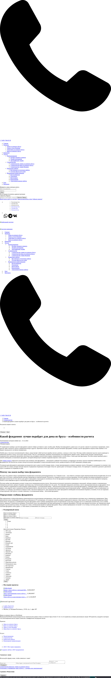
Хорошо (92, 677)
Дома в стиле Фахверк (13, 148)
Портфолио (14, 203)
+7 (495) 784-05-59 (5, 140)
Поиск (5, 581)
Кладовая (8, 558)
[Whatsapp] (5, 216)
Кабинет (8, 555)
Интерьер (8, 553)
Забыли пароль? (37, 199)
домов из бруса (7, 460)
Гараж (7, 545)
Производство (15, 202)
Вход (2, 192)
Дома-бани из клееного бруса (15, 149)
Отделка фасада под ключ (18, 171)
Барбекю (8, 538)
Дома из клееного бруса (14, 146)
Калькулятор (15, 205)
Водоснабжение (15, 174)
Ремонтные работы (12, 168)
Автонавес (9, 532)
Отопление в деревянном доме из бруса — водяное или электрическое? (21, 668)
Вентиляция (14, 178)
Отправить (3, 665)
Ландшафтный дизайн (17, 160)
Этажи (5, 519)
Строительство (11, 162)
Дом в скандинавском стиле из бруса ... (15, 593)
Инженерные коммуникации (15, 173)
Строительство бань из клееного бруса (21, 165)
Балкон (8, 534)
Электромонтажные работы (18, 181)
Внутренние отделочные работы (20, 170)
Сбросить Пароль (21, 197)
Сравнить (3, 675)
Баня (7, 536)
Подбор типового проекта (18, 157)
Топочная (8, 576)
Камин (8, 557)
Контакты (6, 184)
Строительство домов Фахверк (19, 167)
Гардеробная (9, 546)
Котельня (8, 560)
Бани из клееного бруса (14, 151)
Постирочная (9, 565)
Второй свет (9, 543)
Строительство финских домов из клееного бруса (14, 666)
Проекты (6, 145)
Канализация (14, 179)
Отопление (13, 176)
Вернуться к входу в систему (8, 199)
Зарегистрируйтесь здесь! (25, 199)
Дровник (8, 550)
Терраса (8, 574)
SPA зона (8, 531)
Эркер (7, 579)
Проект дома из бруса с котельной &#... (15, 590)
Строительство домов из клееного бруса (22, 163)
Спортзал (8, 572)
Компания (6, 153)
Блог (4, 182)
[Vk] (15, 216)
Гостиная (8, 548)
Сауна (7, 571)
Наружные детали (11, 562)
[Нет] (96, 677)
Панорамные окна (11, 564)
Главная (5, 143)
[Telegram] (10, 216)
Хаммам (8, 578)
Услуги (5, 154)
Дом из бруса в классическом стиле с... (14, 597)
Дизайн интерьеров (16, 159)
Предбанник (9, 567)
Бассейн (8, 539)
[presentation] (11, 513)
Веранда (8, 541)
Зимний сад (9, 552)
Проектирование (12, 156)
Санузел (8, 569)
